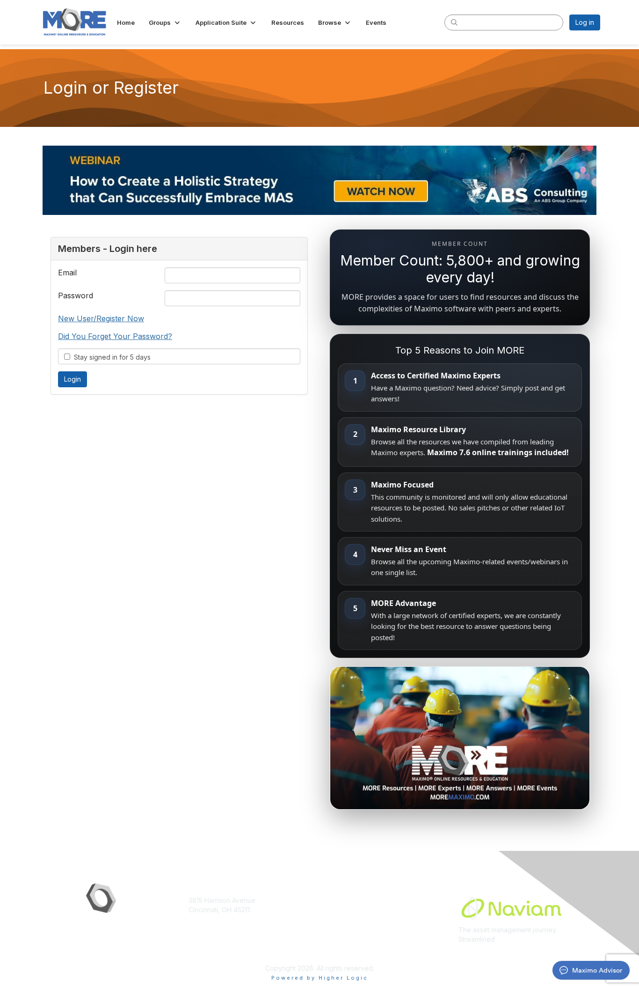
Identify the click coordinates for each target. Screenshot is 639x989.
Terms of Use (344, 937)
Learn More (341, 919)
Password (75, 295)
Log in (584, 22)
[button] (165, 22)
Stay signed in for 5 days (110, 357)
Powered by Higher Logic (319, 977)
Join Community (347, 900)
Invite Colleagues (350, 910)
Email (67, 272)
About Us (337, 928)
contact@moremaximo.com (230, 928)
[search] (454, 22)
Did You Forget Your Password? (115, 336)
